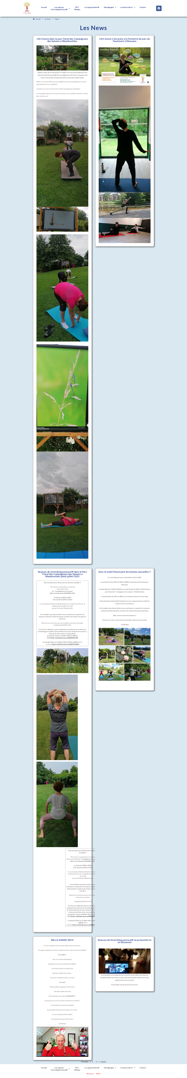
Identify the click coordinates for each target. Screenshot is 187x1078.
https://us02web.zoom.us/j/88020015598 (64, 638)
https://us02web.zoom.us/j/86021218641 (65, 644)
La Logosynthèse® (92, 7)
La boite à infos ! (126, 7)
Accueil (44, 7)
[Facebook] (159, 8)
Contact (143, 7)
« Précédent (84, 1062)
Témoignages (109, 7)
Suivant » (103, 1062)
